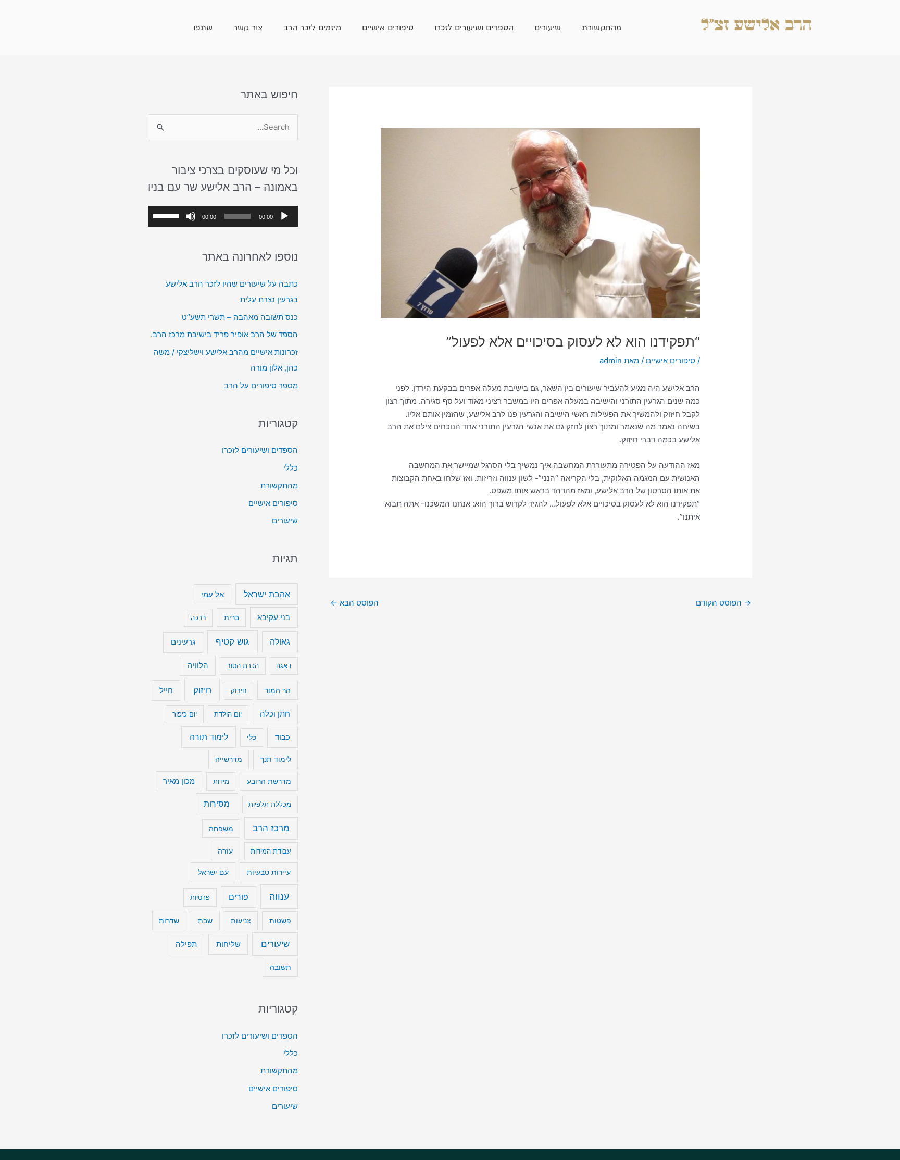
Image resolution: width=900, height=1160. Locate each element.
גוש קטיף (232, 641)
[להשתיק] (190, 216)
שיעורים (547, 27)
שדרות (169, 920)
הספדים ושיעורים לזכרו (474, 27)
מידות (221, 781)
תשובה (280, 967)
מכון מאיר (179, 781)
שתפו (203, 27)
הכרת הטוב (243, 665)
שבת (205, 920)
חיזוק (202, 689)
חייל (166, 690)
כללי (290, 468)
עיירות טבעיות (269, 872)
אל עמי (212, 594)
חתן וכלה (275, 714)
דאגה (283, 665)
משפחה (221, 828)
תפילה (186, 944)
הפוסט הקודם (723, 603)
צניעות (241, 921)
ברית (231, 617)
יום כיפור (184, 714)
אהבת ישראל (267, 594)
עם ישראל (213, 872)
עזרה (225, 851)
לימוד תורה (209, 737)
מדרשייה (228, 759)
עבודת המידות (271, 851)
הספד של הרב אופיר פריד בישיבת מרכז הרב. (224, 334)
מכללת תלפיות (269, 804)
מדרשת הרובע (269, 781)
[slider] (167, 215)
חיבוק (239, 690)
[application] (223, 216)
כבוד (282, 737)
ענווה (279, 896)
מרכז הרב (271, 828)
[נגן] (284, 216)
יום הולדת (228, 714)
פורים (238, 897)
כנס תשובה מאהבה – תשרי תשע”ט (240, 317)
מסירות (217, 804)
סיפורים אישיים (388, 27)
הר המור (278, 690)
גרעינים (183, 642)
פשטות (280, 921)
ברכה (198, 617)
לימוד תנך (275, 759)
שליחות (228, 944)
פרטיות (200, 897)
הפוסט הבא (354, 603)
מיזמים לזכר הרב (312, 27)
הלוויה (198, 665)
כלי (251, 737)
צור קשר (247, 27)
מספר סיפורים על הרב (261, 385)
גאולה (280, 642)
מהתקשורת (601, 27)
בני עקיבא (273, 617)
